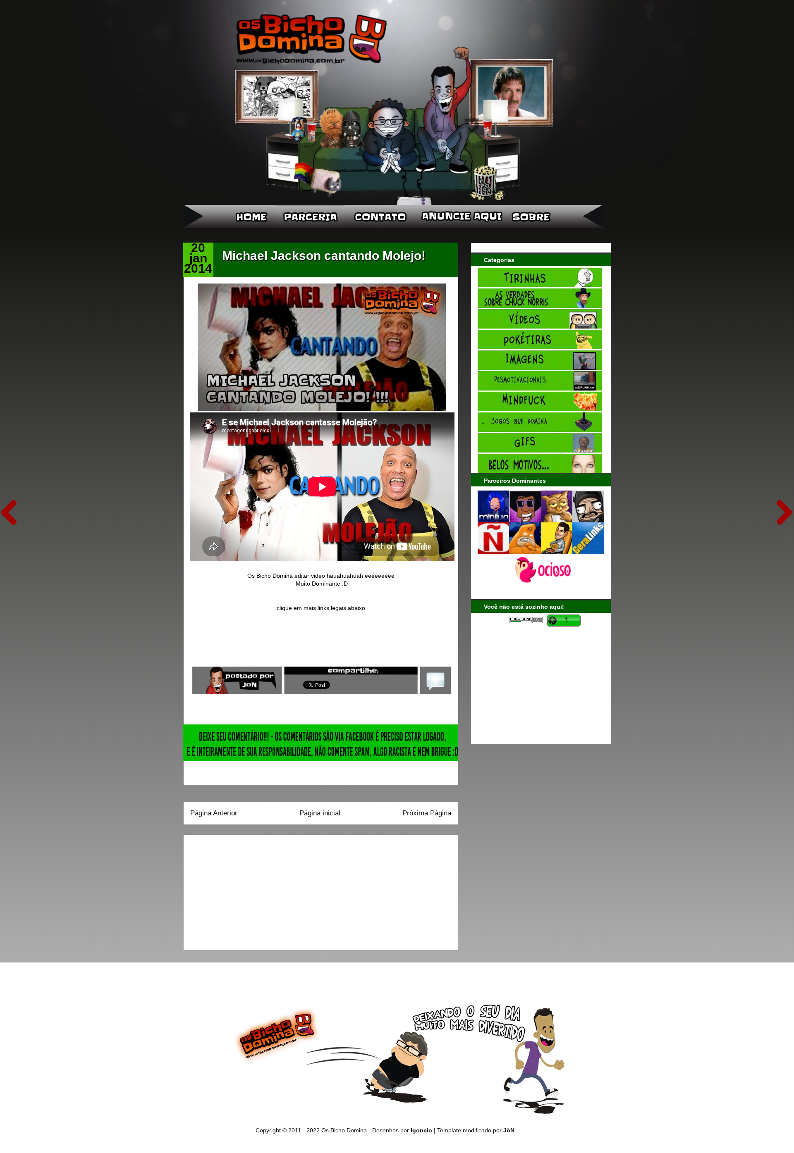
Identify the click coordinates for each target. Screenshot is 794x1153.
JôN (508, 1130)
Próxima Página (426, 813)
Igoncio (421, 1130)
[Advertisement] (242, 889)
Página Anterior (213, 813)
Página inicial (319, 813)
